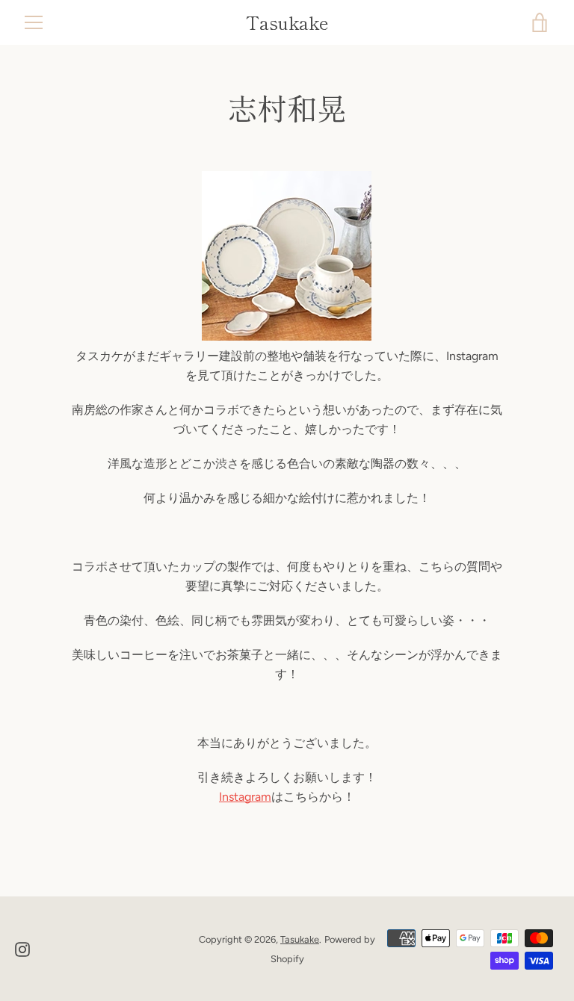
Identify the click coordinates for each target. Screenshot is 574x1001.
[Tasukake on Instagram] (22, 948)
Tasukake (287, 23)
